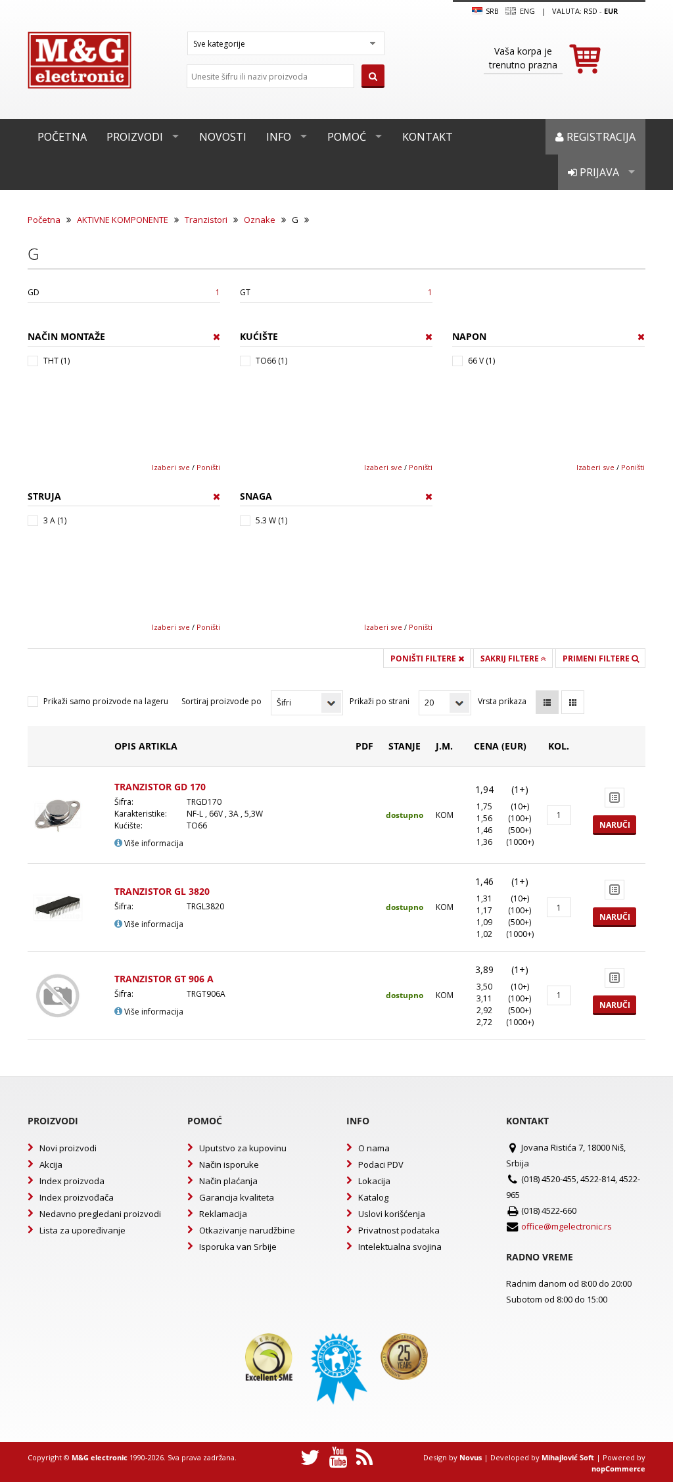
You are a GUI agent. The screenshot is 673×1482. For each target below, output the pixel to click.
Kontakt (427, 137)
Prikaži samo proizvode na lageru (105, 701)
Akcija (50, 1164)
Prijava (598, 172)
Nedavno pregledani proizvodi (100, 1214)
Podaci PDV (381, 1164)
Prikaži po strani (379, 701)
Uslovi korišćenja (391, 1214)
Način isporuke (229, 1164)
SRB (491, 11)
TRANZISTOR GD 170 (160, 786)
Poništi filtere (424, 658)
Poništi (208, 467)
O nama (374, 1148)
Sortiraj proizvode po (221, 701)
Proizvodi (134, 137)
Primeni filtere (597, 658)
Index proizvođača (76, 1197)
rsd (590, 11)
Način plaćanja (228, 1181)
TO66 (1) (271, 360)
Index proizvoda (71, 1181)
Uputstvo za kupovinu (243, 1148)
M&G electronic (100, 1457)
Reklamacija (223, 1214)
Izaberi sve (171, 467)
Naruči (614, 824)
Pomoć (346, 137)
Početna (62, 137)
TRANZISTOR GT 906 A (164, 978)
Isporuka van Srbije (238, 1247)
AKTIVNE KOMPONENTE (122, 220)
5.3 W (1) (271, 520)
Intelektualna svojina (400, 1247)
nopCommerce (618, 1468)
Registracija (600, 137)
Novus (470, 1457)
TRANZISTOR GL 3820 (162, 891)
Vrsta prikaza (502, 701)
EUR (611, 11)
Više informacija (152, 843)
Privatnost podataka (399, 1230)
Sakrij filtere (510, 658)
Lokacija (374, 1181)
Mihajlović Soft (568, 1457)
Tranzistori (206, 220)
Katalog (373, 1197)
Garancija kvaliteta (236, 1197)
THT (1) (56, 360)
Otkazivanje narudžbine (247, 1230)
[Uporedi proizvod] (614, 797)
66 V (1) (481, 360)
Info (278, 137)
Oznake (259, 220)
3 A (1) (54, 520)
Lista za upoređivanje (82, 1230)
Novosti (222, 137)
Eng (526, 11)
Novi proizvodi (68, 1148)
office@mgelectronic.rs (566, 1226)
